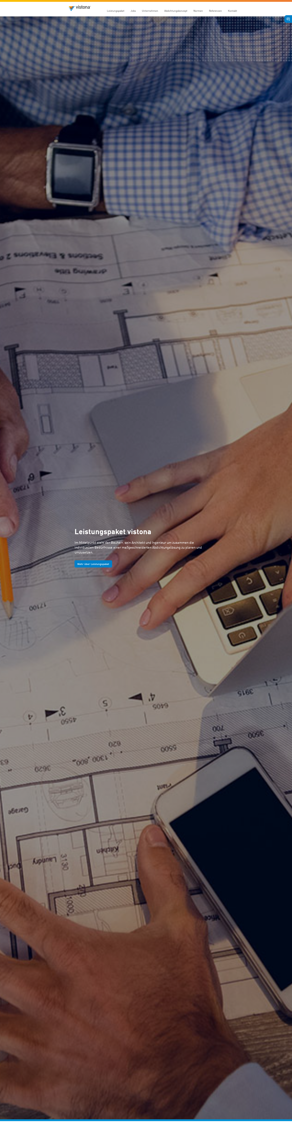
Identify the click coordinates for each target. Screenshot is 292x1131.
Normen (198, 10)
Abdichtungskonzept (175, 10)
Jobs (133, 10)
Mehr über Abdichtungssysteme (96, 569)
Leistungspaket (115, 10)
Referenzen (215, 10)
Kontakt (232, 10)
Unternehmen (150, 10)
